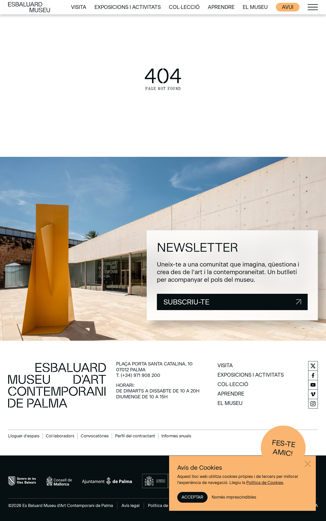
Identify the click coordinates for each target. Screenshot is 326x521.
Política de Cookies (264, 482)
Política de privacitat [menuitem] (167, 505)
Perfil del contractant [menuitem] (135, 436)
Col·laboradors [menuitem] (60, 436)
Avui (287, 7)
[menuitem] (78, 7)
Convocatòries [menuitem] (95, 436)
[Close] (308, 464)
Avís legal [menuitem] (130, 505)
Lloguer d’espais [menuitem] (23, 436)
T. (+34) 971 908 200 (138, 375)
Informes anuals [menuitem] (176, 436)
